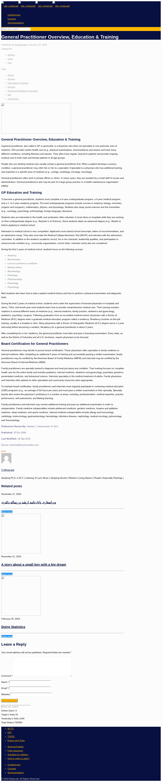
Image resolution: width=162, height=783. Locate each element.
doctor (11, 75)
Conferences (14, 15)
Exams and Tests (16, 740)
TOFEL (11, 736)
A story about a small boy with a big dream (33, 564)
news (10, 59)
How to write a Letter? (19, 758)
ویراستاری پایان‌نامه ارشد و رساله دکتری (28, 502)
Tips (10, 62)
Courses (12, 19)
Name (5, 682)
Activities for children (18, 754)
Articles (11, 55)
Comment (6, 676)
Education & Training (18, 83)
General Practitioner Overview (23, 91)
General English (16, 746)
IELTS (11, 728)
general (11, 87)
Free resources (15, 750)
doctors (11, 79)
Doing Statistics (13, 627)
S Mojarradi (20, 44)
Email (4, 688)
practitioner (13, 99)
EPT (10, 732)
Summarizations (16, 22)
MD (9, 95)
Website (5, 694)
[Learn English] (35, 6)
